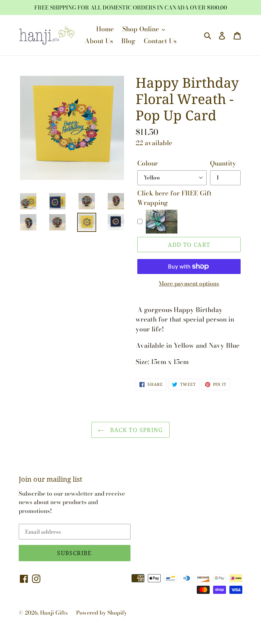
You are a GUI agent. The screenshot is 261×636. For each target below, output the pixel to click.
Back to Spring (135, 430)
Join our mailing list (50, 479)
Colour (147, 163)
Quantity (223, 163)
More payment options (189, 283)
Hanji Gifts (54, 612)
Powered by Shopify (101, 612)
